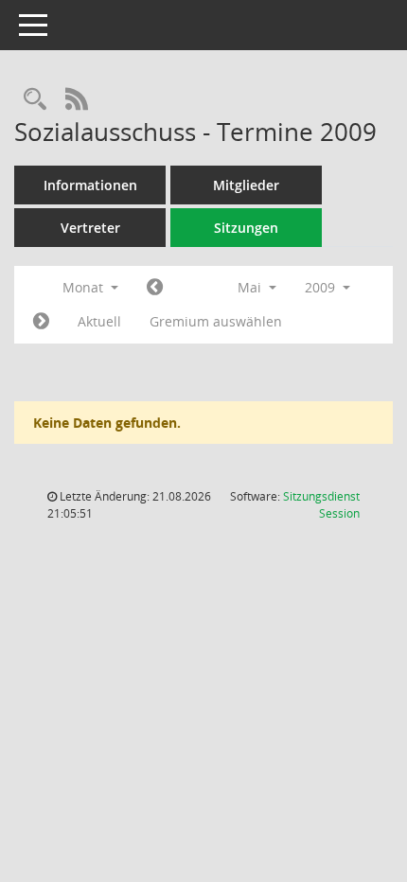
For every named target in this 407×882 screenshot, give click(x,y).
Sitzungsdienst (321, 504)
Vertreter (90, 228)
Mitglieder (246, 185)
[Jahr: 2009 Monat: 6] (41, 322)
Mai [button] (251, 287)
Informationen (90, 185)
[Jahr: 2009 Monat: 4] (155, 288)
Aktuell (99, 321)
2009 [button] (322, 287)
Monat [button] (84, 287)
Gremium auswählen (216, 321)
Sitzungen (246, 228)
